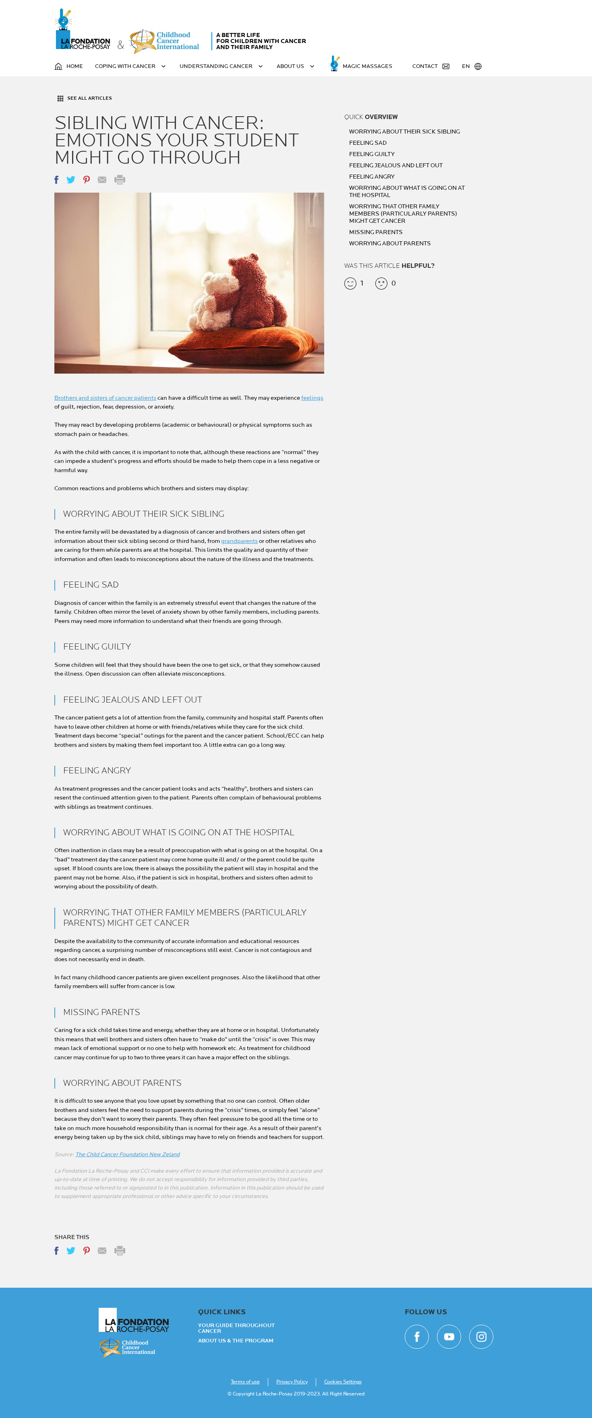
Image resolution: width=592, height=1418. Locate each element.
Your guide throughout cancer (236, 1328)
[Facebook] (56, 180)
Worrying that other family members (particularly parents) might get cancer (403, 214)
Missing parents (376, 232)
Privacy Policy (292, 1382)
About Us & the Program (235, 1341)
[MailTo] (102, 180)
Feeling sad (368, 143)
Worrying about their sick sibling (404, 132)
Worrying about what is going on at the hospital (407, 192)
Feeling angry (372, 177)
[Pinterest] (86, 180)
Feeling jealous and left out (396, 165)
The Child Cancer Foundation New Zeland (127, 1154)
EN (466, 66)
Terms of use (245, 1382)
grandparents (239, 541)
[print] (119, 180)
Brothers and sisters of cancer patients (105, 398)
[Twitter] (71, 179)
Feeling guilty (372, 154)
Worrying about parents (390, 243)
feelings (312, 398)
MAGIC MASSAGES (367, 66)
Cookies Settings (343, 1382)
